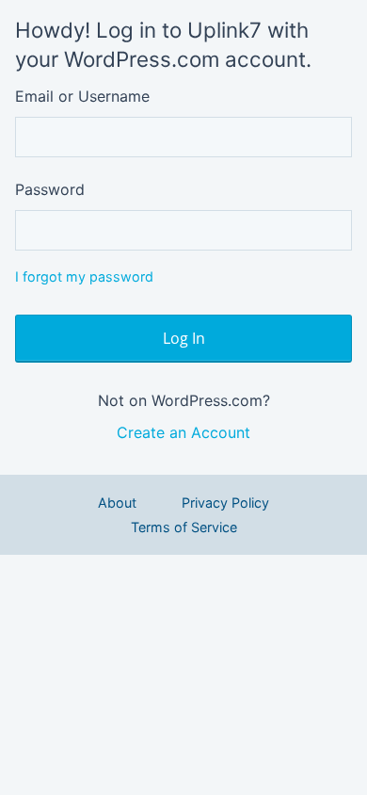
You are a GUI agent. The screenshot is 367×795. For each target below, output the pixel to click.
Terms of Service (184, 527)
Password (50, 189)
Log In (184, 338)
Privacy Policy (225, 503)
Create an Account (183, 432)
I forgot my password (84, 276)
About (117, 503)
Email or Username (82, 96)
